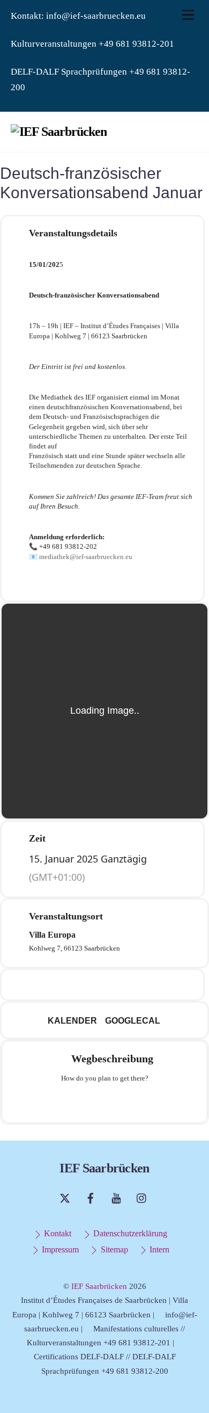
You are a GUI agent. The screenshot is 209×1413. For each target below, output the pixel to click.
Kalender (72, 1020)
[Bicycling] (146, 1101)
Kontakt (56, 1233)
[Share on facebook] (68, 984)
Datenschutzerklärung (129, 1233)
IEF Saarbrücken (99, 1286)
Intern (158, 1250)
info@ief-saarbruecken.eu (96, 16)
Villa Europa (52, 934)
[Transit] (104, 1101)
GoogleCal (132, 1020)
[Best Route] (63, 1101)
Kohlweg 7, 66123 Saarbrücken (74, 948)
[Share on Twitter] (90, 984)
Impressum (59, 1250)
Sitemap (113, 1250)
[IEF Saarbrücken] (59, 132)
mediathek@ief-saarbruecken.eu (85, 557)
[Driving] (83, 1101)
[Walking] (125, 1101)
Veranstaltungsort (66, 916)
